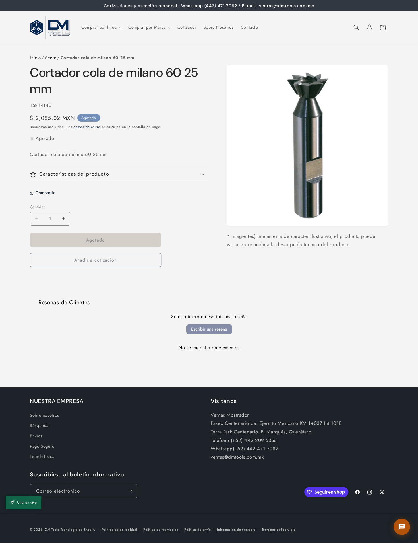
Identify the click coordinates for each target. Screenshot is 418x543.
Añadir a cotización (95, 260)
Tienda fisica (42, 456)
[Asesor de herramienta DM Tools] (402, 527)
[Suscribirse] (130, 491)
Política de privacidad (119, 529)
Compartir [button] (45, 193)
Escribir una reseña (209, 329)
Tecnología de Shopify (78, 529)
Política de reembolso (160, 529)
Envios (36, 436)
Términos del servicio (278, 529)
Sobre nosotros (44, 415)
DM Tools (52, 529)
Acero (51, 58)
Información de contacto (236, 529)
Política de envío (197, 529)
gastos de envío (86, 126)
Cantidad (38, 207)
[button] (101, 27)
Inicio (35, 58)
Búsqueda (39, 425)
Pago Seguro (42, 446)
